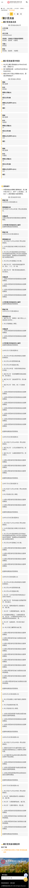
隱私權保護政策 (5, 883)
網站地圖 (12, 883)
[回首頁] (14, 2)
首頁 (3, 8)
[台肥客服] (26, 875)
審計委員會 (12, 10)
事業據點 (4, 875)
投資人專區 (9, 8)
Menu (2, 2)
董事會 (22, 8)
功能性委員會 (4, 10)
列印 (17, 14)
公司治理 (16, 8)
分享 (21, 14)
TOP (25, 879)
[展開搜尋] (27, 2)
